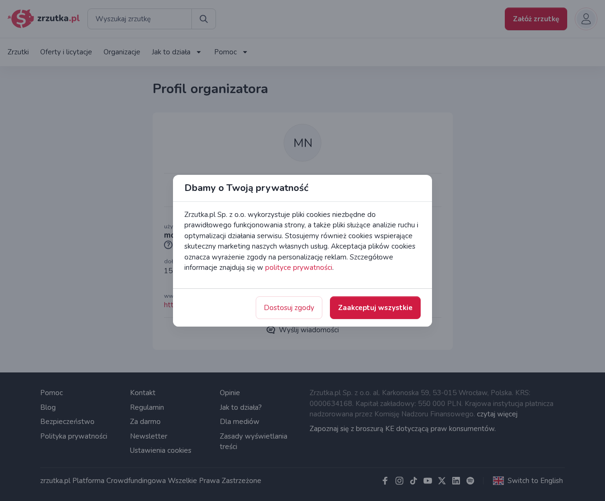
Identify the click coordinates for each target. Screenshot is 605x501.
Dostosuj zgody (289, 307)
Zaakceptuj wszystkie (375, 307)
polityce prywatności (298, 267)
